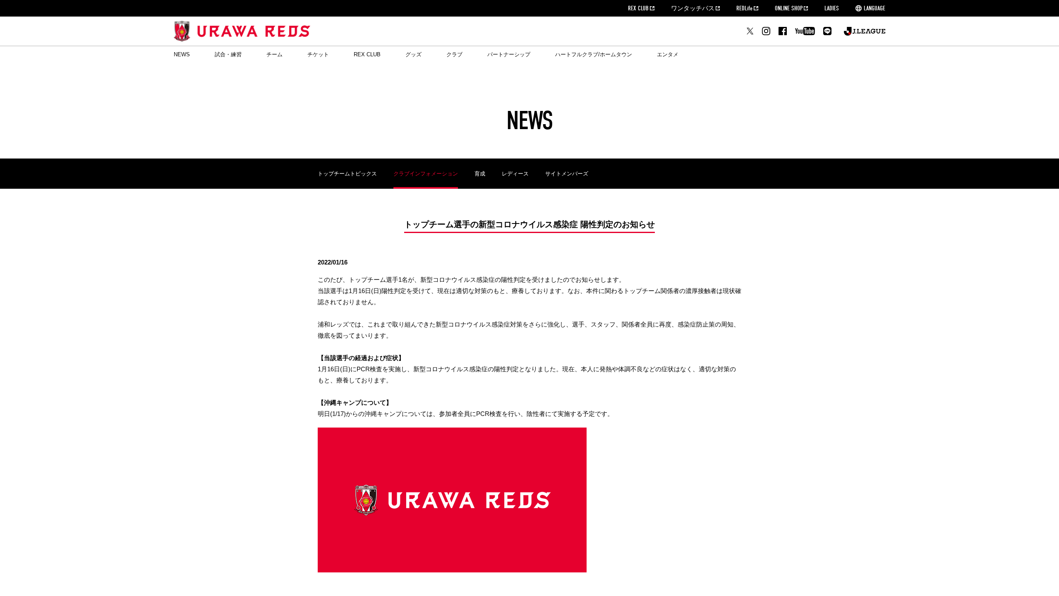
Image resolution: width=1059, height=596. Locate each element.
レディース (515, 174)
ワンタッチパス (692, 8)
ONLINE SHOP (789, 8)
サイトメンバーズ (566, 174)
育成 (479, 174)
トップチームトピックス (347, 174)
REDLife (744, 8)
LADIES (831, 8)
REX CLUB (638, 8)
